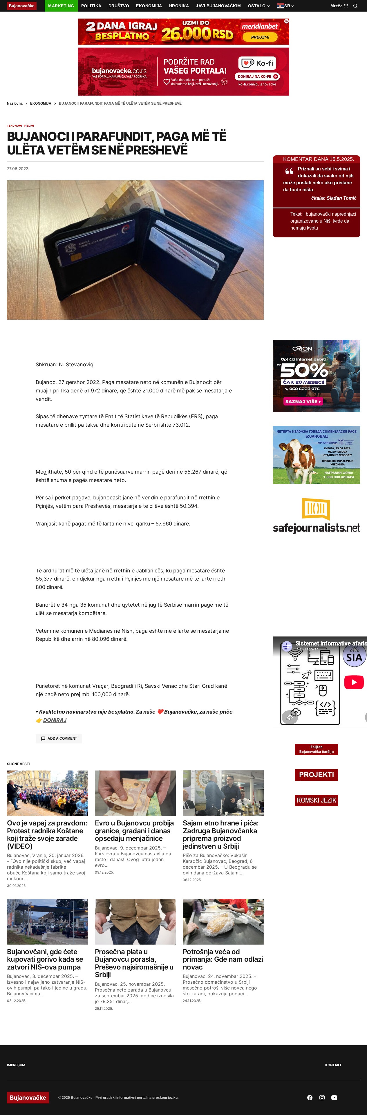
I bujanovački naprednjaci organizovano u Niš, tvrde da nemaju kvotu (323, 221)
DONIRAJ (54, 720)
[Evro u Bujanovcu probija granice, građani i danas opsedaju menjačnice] (135, 793)
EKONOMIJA (40, 103)
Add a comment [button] (62, 738)
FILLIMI (29, 125)
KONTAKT (333, 1065)
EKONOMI (15, 125)
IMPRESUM (16, 1065)
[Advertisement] (135, 340)
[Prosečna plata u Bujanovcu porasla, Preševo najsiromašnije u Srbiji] (135, 922)
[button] (355, 6)
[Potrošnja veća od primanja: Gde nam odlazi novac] (223, 922)
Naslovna (15, 103)
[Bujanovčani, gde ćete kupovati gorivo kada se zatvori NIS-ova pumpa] (47, 922)
